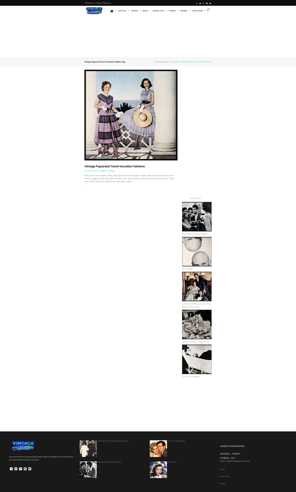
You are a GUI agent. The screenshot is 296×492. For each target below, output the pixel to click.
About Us (223, 483)
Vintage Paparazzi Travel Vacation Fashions (114, 166)
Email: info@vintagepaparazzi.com (235, 461)
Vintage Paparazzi (161, 62)
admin (112, 171)
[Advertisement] (148, 36)
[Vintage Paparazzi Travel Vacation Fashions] (130, 115)
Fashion (103, 171)
